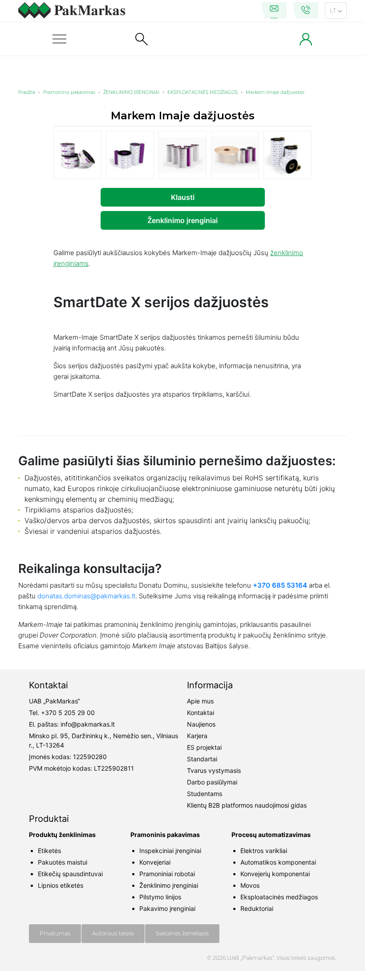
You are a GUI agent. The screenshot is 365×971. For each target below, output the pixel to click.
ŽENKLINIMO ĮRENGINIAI (131, 92)
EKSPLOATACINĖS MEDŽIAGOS (202, 92)
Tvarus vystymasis (214, 770)
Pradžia (26, 92)
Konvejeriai (154, 862)
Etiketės (49, 850)
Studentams (204, 793)
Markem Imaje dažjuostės (275, 92)
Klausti (183, 197)
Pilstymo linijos (160, 897)
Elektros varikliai (263, 850)
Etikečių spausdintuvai (70, 874)
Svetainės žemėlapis (182, 933)
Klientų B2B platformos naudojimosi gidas (247, 805)
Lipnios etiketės (60, 885)
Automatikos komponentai (278, 862)
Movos (250, 885)
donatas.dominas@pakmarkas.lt (86, 596)
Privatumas (55, 933)
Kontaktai (200, 712)
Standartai (202, 759)
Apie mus (200, 701)
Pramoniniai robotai (167, 874)
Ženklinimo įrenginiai (182, 220)
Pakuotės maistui (62, 862)
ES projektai (204, 747)
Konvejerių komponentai (275, 874)
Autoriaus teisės (113, 933)
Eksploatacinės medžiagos (279, 897)
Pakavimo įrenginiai (167, 908)
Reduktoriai (256, 908)
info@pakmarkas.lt (88, 724)
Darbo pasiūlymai (212, 782)
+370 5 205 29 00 (68, 712)
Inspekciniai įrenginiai (170, 850)
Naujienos (201, 724)
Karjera (197, 735)
